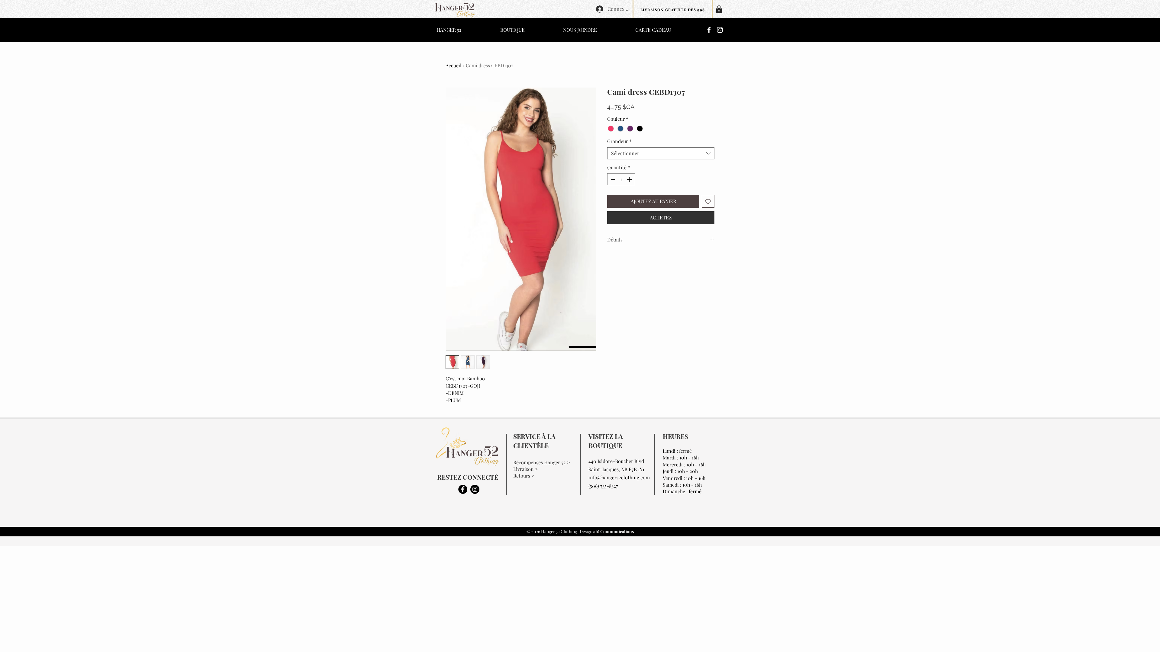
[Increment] (630, 179)
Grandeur (619, 141)
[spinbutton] (621, 179)
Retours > (523, 475)
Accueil (454, 65)
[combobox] (660, 153)
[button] (719, 9)
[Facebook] (709, 30)
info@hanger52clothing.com (619, 477)
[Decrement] (612, 179)
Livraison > (525, 469)
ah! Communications (613, 531)
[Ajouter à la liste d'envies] (708, 201)
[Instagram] (720, 30)
